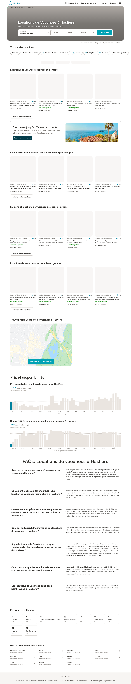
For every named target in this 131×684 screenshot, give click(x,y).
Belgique (98, 43)
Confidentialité (69, 681)
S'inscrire (113, 3)
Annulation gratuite (120, 53)
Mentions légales (53, 681)
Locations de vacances (86, 43)
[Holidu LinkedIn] (65, 676)
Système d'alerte (109, 681)
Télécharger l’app (73, 3)
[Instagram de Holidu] (61, 676)
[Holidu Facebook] (69, 676)
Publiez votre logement (88, 3)
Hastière (117, 43)
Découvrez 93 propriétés (40, 361)
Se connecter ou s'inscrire (22, 138)
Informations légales (96, 681)
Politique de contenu (82, 681)
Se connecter (103, 3)
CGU (61, 681)
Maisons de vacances (30, 53)
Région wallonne (108, 43)
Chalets (15, 53)
